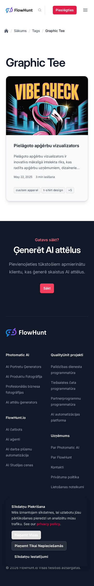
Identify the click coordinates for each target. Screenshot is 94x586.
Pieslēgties (65, 10)
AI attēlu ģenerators (21, 402)
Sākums (20, 31)
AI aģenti (13, 439)
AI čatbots (14, 429)
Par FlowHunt (61, 457)
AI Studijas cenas (19, 465)
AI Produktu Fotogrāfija (24, 376)
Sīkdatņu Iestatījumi (31, 556)
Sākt (47, 288)
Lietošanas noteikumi (67, 487)
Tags (36, 31)
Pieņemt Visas (26, 535)
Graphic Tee (55, 31)
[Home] (6, 30)
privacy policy (48, 524)
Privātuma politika (65, 477)
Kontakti (57, 467)
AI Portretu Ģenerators (23, 367)
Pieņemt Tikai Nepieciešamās (39, 546)
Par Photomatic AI (65, 447)
